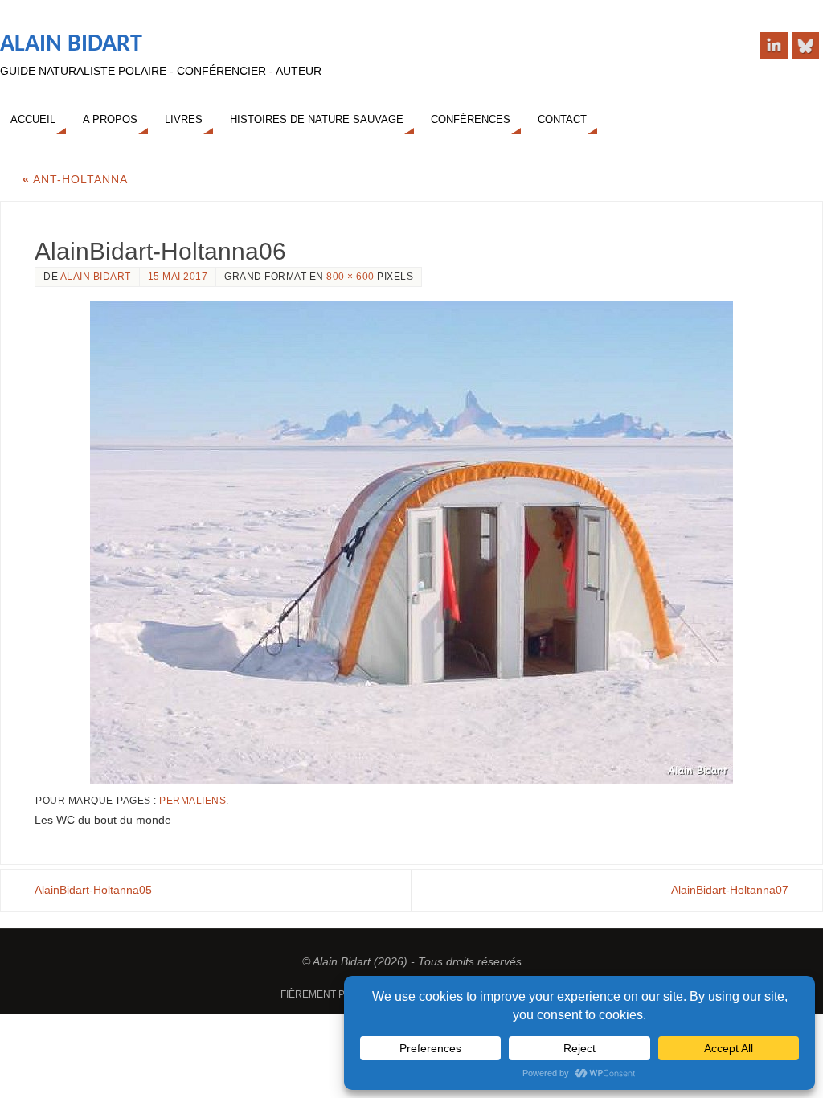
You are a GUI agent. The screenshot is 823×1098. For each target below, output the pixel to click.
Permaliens (192, 800)
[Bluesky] (805, 45)
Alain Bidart (71, 44)
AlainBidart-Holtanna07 (729, 889)
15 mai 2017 (178, 276)
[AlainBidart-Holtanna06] (411, 542)
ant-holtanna (75, 179)
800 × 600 (350, 276)
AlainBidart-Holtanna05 (93, 889)
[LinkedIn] (774, 45)
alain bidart (95, 276)
